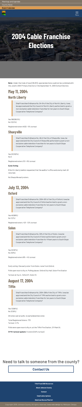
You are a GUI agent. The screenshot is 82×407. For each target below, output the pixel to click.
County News (7, 5)
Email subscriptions (44, 396)
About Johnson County (44, 388)
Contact (44, 392)
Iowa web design (53, 404)
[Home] (4, 13)
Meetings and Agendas (11, 1)
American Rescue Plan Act (44, 400)
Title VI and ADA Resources (44, 384)
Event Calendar (8, 8)
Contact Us (41, 369)
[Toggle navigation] (77, 13)
